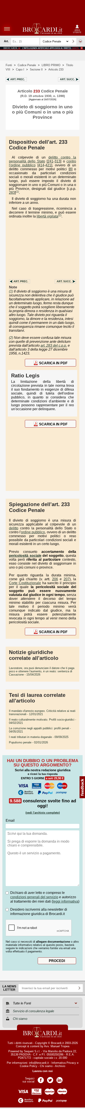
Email (10, 820)
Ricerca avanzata (80, 41)
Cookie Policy (28, 1066)
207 (67, 579)
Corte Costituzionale (25, 583)
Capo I (20, 69)
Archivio (60, 1066)
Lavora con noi (42, 1071)
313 (57, 161)
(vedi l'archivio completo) (43, 812)
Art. (17, 79)
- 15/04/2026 (41, 671)
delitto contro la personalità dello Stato (42, 159)
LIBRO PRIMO (51, 65)
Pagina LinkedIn (59, 1078)
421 (48, 165)
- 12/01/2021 (42, 712)
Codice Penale (27, 65)
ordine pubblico (33, 532)
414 (41, 165)
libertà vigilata (47, 216)
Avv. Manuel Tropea (56, 1046)
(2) (59, 215)
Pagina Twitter (50, 1078)
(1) (17, 191)
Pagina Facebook (41, 1078)
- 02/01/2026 (28, 742)
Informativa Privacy (63, 1062)
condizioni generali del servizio (34, 897)
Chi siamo (46, 1066)
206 (55, 579)
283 (12, 192)
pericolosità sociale (25, 555)
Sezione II (36, 69)
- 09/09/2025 (38, 737)
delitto (13, 528)
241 (50, 161)
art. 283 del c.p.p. (54, 345)
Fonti (9, 65)
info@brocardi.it (39, 1062)
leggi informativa (65, 901)
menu (7, 29)
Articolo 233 (55, 69)
